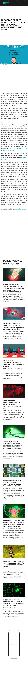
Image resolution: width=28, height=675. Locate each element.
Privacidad (19, 294)
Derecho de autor (11, 64)
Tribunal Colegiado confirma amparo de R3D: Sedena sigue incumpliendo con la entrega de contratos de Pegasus (13, 288)
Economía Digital (20, 331)
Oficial (10, 370)
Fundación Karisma (20, 209)
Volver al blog (14, 644)
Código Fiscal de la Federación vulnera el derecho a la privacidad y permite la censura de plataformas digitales (13, 445)
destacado (13, 294)
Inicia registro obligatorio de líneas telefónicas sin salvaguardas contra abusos (12, 404)
